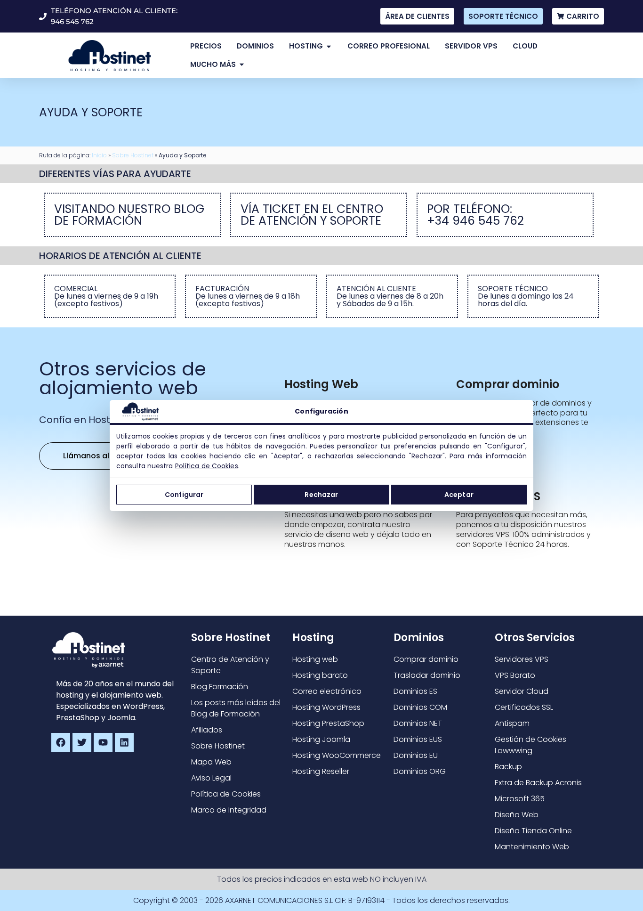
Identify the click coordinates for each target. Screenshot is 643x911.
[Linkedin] (124, 742)
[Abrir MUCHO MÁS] (241, 64)
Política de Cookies (206, 466)
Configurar (184, 494)
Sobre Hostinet (132, 155)
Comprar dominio (507, 384)
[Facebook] (60, 742)
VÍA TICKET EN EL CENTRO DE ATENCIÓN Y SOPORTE (312, 215)
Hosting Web (321, 384)
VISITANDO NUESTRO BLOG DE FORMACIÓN (129, 215)
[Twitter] (81, 742)
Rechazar (321, 494)
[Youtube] (103, 742)
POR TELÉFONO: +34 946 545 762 (475, 215)
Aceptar (459, 494)
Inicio (99, 155)
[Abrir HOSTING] (328, 46)
